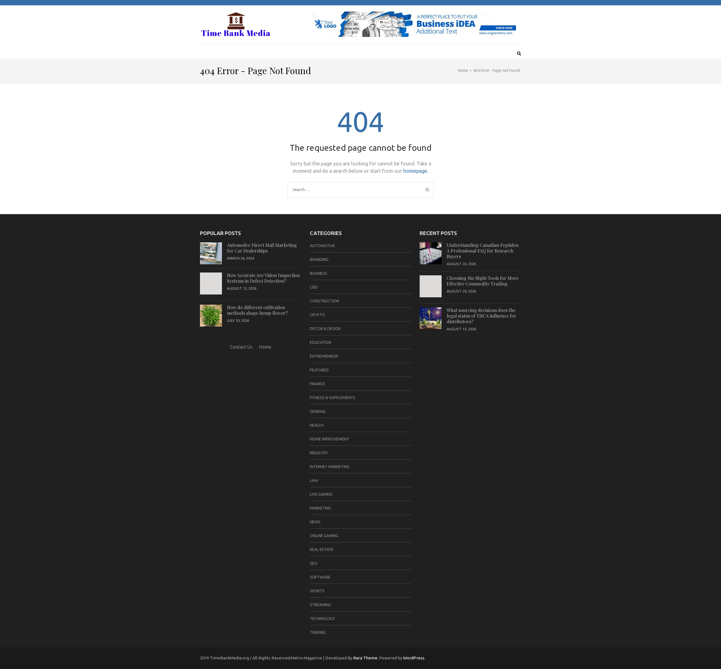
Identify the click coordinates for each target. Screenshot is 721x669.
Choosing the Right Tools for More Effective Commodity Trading (483, 281)
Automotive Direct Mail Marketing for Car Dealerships (262, 248)
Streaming (320, 604)
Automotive (322, 245)
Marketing (320, 508)
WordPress (413, 657)
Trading (318, 632)
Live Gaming (321, 494)
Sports (317, 591)
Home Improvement (329, 439)
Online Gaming (324, 535)
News (315, 522)
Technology (322, 618)
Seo (313, 563)
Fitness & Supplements (332, 397)
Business (318, 273)
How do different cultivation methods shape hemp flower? (257, 310)
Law (314, 480)
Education (320, 342)
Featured (319, 370)
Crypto (317, 315)
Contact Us (241, 346)
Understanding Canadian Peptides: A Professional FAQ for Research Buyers (483, 250)
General (318, 411)
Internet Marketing (330, 466)
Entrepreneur (324, 356)
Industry (319, 453)
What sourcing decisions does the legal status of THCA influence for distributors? (481, 315)
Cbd (314, 287)
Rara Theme (365, 657)
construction (324, 301)
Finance (317, 384)
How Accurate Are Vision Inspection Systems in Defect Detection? (263, 278)
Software (320, 577)
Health (317, 425)
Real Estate (321, 549)
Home (265, 346)
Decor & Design (325, 328)
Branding (319, 259)
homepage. (415, 171)
